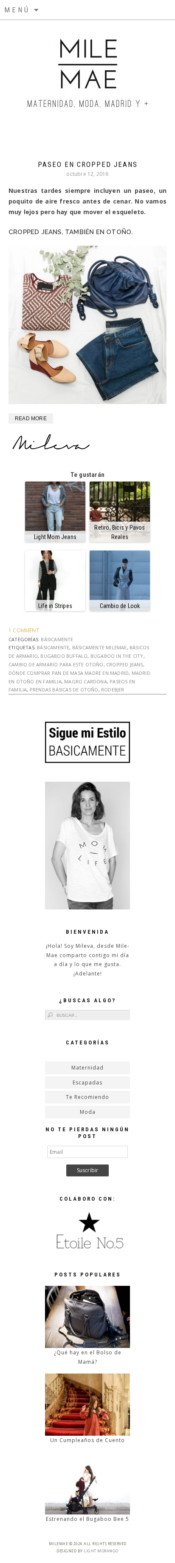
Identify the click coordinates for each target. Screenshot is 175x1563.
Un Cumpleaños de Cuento (87, 1440)
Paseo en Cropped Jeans (88, 164)
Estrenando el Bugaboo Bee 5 (87, 1519)
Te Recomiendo (87, 1097)
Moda (88, 1112)
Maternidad (87, 1067)
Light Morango (101, 1551)
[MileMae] (87, 68)
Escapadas (87, 1082)
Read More (31, 419)
